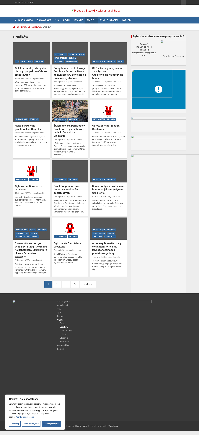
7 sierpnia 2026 (60, 250)
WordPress (113, 426)
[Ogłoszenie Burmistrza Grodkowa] (108, 111)
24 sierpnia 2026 (61, 82)
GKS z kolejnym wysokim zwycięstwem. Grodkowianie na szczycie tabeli (107, 73)
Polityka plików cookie (25, 417)
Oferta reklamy (109, 20)
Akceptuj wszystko (51, 424)
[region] (35, 412)
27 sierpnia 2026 (22, 78)
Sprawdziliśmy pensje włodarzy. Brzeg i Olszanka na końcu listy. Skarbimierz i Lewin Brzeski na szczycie (31, 250)
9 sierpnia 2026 (98, 196)
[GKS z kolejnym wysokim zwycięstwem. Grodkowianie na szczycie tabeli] (108, 53)
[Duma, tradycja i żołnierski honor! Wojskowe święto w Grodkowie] (108, 171)
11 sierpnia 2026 (22, 193)
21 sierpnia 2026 (22, 133)
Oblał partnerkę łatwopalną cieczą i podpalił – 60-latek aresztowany (31, 71)
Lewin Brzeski (60, 58)
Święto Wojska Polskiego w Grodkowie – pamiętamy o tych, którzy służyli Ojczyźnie (69, 130)
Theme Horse (81, 426)
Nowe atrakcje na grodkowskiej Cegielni (28, 127)
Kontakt (127, 20)
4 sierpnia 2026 (98, 257)
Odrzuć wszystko (31, 424)
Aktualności (44, 20)
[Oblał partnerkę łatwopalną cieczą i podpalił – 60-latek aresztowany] (31, 53)
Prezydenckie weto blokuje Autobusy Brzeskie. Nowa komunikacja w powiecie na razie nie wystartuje (70, 73)
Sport (66, 20)
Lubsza (72, 58)
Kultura (78, 20)
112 (57, 20)
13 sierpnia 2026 (99, 133)
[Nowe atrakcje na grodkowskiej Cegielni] (31, 111)
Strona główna (24, 20)
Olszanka (58, 62)
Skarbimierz (71, 62)
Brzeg (71, 55)
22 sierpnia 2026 (99, 82)
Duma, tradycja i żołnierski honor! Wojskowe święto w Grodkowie (108, 189)
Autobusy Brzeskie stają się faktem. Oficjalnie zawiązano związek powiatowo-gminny (106, 248)
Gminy (90, 20)
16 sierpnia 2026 (61, 139)
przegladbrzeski (37, 78)
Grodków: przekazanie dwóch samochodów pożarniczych (67, 189)
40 (75, 284)
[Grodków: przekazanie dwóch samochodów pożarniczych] (69, 171)
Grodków (39, 62)
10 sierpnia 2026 (61, 196)
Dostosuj (15, 424)
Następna (88, 284)
